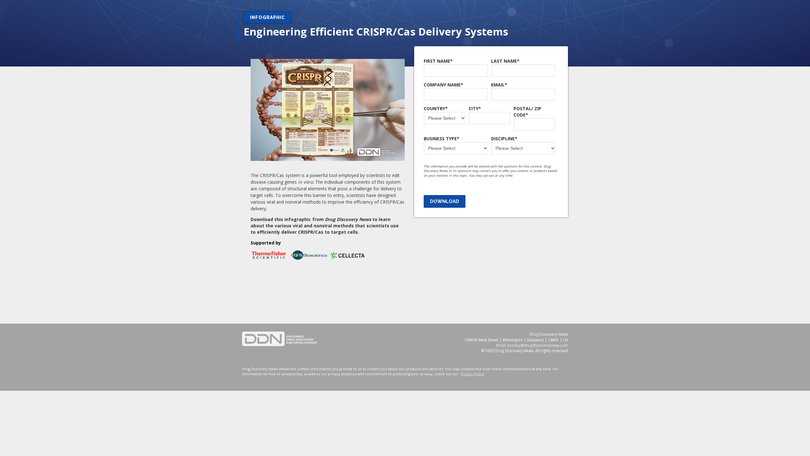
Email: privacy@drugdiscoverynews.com (532, 345)
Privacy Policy (472, 373)
